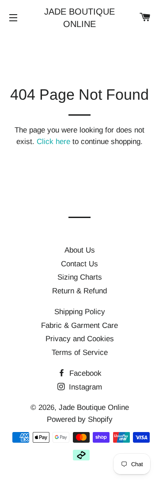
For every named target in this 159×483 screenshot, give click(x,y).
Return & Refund (79, 291)
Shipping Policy (79, 312)
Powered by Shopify (80, 419)
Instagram (84, 387)
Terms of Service (80, 352)
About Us (79, 250)
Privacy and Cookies (79, 339)
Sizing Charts (79, 277)
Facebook (84, 373)
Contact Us (79, 264)
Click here (53, 141)
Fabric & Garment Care (79, 325)
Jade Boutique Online (79, 18)
